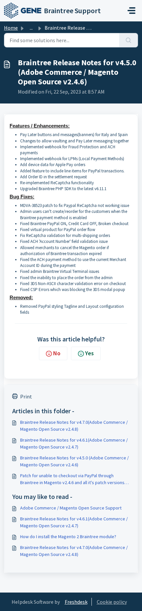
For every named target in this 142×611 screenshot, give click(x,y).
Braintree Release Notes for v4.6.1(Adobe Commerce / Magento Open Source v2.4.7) (74, 443)
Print (26, 396)
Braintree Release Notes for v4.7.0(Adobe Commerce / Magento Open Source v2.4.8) (74, 425)
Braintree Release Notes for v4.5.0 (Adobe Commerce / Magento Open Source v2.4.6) (74, 461)
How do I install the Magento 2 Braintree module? (68, 536)
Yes (89, 353)
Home (11, 27)
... (31, 27)
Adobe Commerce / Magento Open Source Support (71, 508)
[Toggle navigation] (131, 10)
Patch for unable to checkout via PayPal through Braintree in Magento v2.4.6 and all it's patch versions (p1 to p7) (72, 479)
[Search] (128, 40)
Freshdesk (76, 601)
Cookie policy (112, 601)
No (56, 353)
